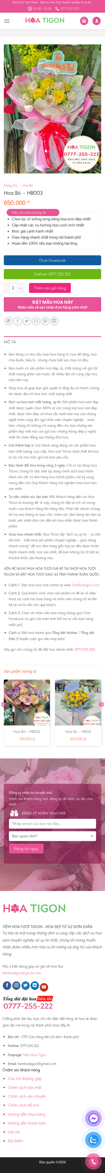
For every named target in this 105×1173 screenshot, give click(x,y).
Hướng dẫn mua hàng (26, 1114)
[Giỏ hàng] (84, 21)
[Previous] (3, 714)
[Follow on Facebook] (7, 985)
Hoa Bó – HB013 (78, 731)
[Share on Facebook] (18, 321)
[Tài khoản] (97, 21)
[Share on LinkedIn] (54, 321)
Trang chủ (10, 185)
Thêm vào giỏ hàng (50, 288)
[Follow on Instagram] (16, 985)
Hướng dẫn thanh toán (27, 1123)
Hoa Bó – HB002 (27, 731)
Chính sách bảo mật (25, 1087)
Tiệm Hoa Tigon (34, 1055)
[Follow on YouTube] (44, 987)
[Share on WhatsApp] (8, 321)
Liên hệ (14, 1132)
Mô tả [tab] (10, 342)
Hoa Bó (28, 185)
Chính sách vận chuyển (27, 1096)
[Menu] (7, 21)
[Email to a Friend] (36, 321)
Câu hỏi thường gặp (25, 1078)
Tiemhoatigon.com (85, 585)
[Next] (101, 714)
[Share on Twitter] (27, 321)
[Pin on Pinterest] (45, 321)
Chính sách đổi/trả (23, 1105)
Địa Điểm (15, 1141)
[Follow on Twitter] (25, 985)
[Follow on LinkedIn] (35, 985)
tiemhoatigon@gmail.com (22, 973)
